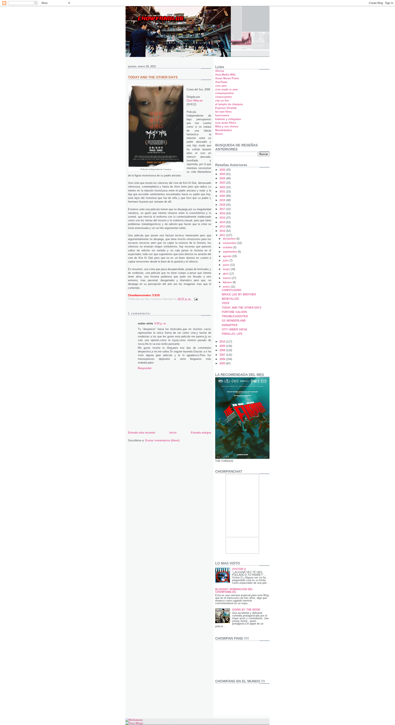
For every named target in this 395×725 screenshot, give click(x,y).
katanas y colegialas (228, 119)
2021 (223, 191)
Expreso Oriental (226, 108)
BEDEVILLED (230, 298)
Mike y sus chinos (226, 126)
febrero (228, 282)
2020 (223, 195)
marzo (227, 278)
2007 (223, 354)
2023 (223, 182)
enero (227, 286)
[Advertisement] (228, 700)
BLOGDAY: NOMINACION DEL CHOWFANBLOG (234, 590)
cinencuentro (223, 96)
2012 (223, 230)
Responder (145, 368)
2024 (223, 178)
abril (226, 273)
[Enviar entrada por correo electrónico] (195, 299)
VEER (225, 303)
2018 (223, 204)
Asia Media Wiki (225, 74)
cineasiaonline (224, 93)
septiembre (230, 251)
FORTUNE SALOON (234, 312)
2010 (223, 341)
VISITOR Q (239, 569)
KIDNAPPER (229, 325)
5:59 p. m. (160, 323)
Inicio (173, 432)
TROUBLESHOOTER (235, 316)
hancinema (222, 115)
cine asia (221, 85)
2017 (223, 209)
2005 (223, 363)
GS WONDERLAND (234, 320)
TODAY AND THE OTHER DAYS (241, 307)
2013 (223, 226)
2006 (223, 359)
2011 (223, 235)
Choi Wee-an (195, 100)
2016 (223, 213)
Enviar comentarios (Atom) (162, 440)
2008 (223, 350)
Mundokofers (223, 130)
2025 (223, 174)
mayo (227, 269)
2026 (223, 169)
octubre (228, 247)
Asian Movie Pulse (227, 78)
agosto (227, 256)
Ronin (219, 133)
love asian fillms (225, 122)
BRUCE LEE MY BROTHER (239, 294)
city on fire (222, 100)
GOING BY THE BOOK (246, 609)
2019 (223, 200)
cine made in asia (226, 89)
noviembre (230, 243)
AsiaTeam (221, 82)
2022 (223, 187)
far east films (223, 111)
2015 (223, 217)
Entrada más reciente (141, 432)
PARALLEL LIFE (232, 333)
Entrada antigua (201, 432)
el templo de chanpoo (229, 104)
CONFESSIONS (231, 290)
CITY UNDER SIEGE (234, 329)
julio (226, 260)
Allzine (219, 70)
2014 (223, 222)
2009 (223, 345)
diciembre (229, 238)
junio (226, 264)
